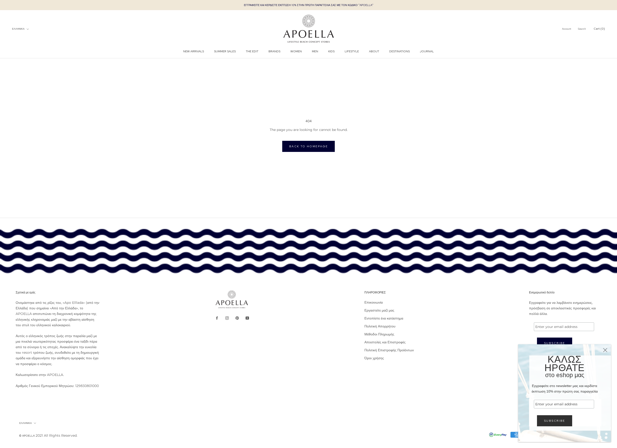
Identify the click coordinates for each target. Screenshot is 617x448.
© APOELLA (27, 435)
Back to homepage (308, 146)
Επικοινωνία (373, 302)
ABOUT (374, 51)
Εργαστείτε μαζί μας (379, 310)
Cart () (599, 29)
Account (566, 29)
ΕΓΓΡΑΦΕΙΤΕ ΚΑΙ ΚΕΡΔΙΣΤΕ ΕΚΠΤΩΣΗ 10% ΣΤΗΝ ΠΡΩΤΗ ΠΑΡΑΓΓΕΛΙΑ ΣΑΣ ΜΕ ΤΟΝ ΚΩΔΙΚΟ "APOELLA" (308, 5)
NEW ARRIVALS (193, 51)
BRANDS (274, 51)
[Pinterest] (237, 318)
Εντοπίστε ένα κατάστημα (383, 318)
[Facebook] (217, 318)
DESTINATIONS (399, 51)
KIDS (331, 51)
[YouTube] (247, 318)
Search (582, 29)
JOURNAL (427, 51)
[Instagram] (227, 318)
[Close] (605, 350)
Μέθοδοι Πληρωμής (379, 334)
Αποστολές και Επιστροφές (385, 342)
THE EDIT (252, 51)
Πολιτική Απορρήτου (380, 326)
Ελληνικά (18, 28)
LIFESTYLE (352, 51)
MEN (315, 51)
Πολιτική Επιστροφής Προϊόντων (389, 350)
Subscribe (554, 421)
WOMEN (296, 51)
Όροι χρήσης (374, 358)
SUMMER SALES (225, 51)
